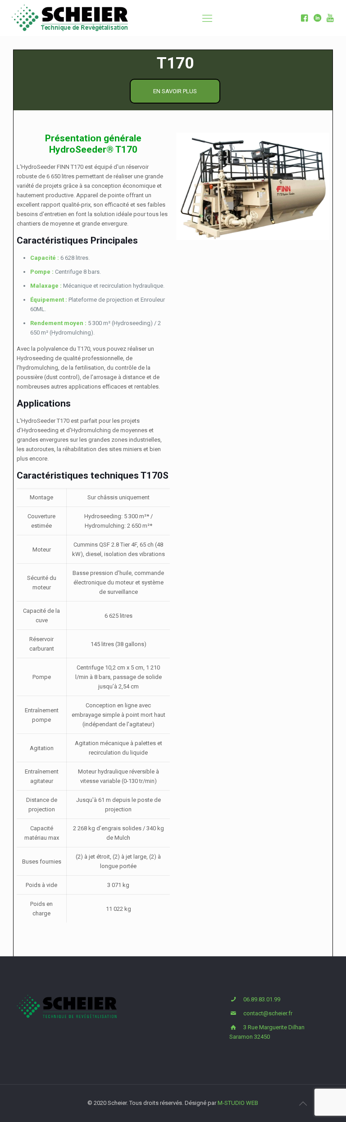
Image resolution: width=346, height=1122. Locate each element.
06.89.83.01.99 (261, 999)
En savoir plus (175, 91)
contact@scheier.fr (267, 1013)
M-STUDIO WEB (238, 1102)
